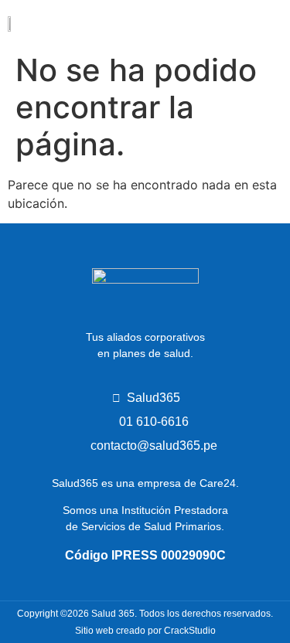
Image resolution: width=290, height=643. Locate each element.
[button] (261, 23)
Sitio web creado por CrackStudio (145, 630)
